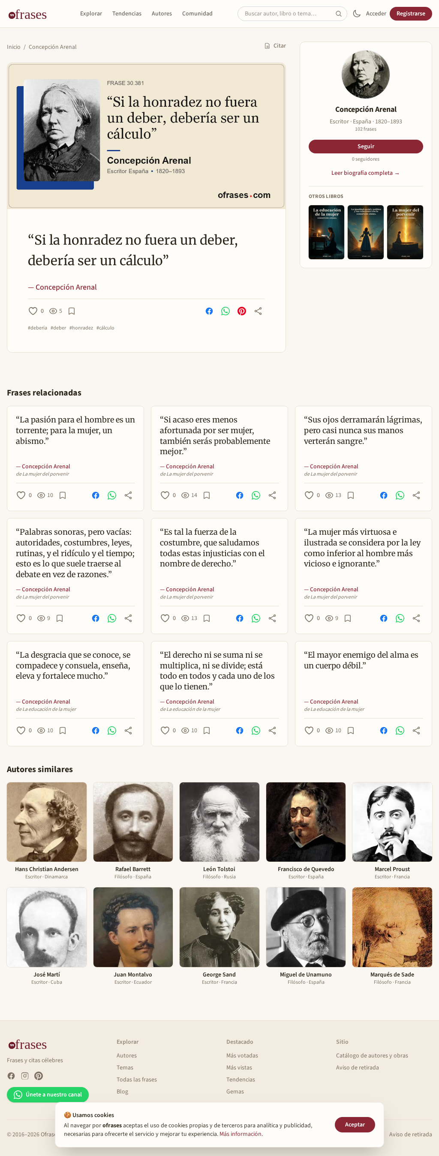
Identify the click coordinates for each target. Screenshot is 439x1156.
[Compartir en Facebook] (209, 311)
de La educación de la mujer (46, 709)
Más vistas (239, 1067)
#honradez (81, 328)
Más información (241, 1134)
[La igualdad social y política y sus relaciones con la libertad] (366, 232)
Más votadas (242, 1055)
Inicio (14, 47)
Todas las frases (137, 1079)
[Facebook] (11, 1076)
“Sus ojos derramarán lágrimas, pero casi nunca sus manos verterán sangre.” (363, 430)
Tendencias (126, 13)
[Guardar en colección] (71, 311)
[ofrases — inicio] (31, 14)
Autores (162, 13)
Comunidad (197, 13)
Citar (280, 46)
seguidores (365, 159)
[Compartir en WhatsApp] (225, 311)
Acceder (376, 13)
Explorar (91, 13)
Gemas (235, 1091)
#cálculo (105, 328)
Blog (122, 1091)
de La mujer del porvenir (42, 474)
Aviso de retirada (357, 1067)
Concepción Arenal (53, 47)
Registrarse (411, 13)
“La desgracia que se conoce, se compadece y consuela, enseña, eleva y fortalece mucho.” (73, 665)
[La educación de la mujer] (327, 232)
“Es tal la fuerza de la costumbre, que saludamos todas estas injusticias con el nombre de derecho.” (212, 548)
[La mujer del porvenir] (405, 232)
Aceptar (355, 1124)
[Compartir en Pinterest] (242, 311)
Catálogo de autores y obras (372, 1055)
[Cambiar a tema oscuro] (356, 13)
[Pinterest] (38, 1076)
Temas (125, 1067)
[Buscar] (341, 13)
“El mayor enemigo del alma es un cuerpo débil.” (361, 660)
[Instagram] (25, 1076)
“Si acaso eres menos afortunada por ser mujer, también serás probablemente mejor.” (215, 435)
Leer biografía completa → (365, 173)
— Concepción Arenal (62, 287)
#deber (58, 328)
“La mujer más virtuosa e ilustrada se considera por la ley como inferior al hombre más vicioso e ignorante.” (362, 548)
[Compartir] (258, 311)
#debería (37, 328)
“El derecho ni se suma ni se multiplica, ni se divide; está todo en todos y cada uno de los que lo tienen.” (217, 671)
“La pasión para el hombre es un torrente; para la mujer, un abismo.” (75, 430)
